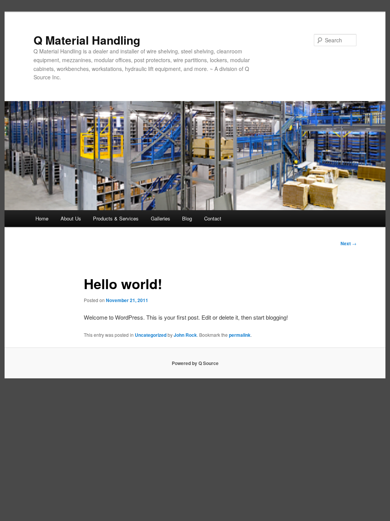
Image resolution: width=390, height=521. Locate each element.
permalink (240, 334)
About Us (71, 218)
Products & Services (116, 218)
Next (348, 243)
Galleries (160, 218)
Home (41, 218)
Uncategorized (150, 334)
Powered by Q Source (195, 363)
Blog (187, 218)
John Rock (185, 334)
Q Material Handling (87, 40)
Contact (212, 218)
